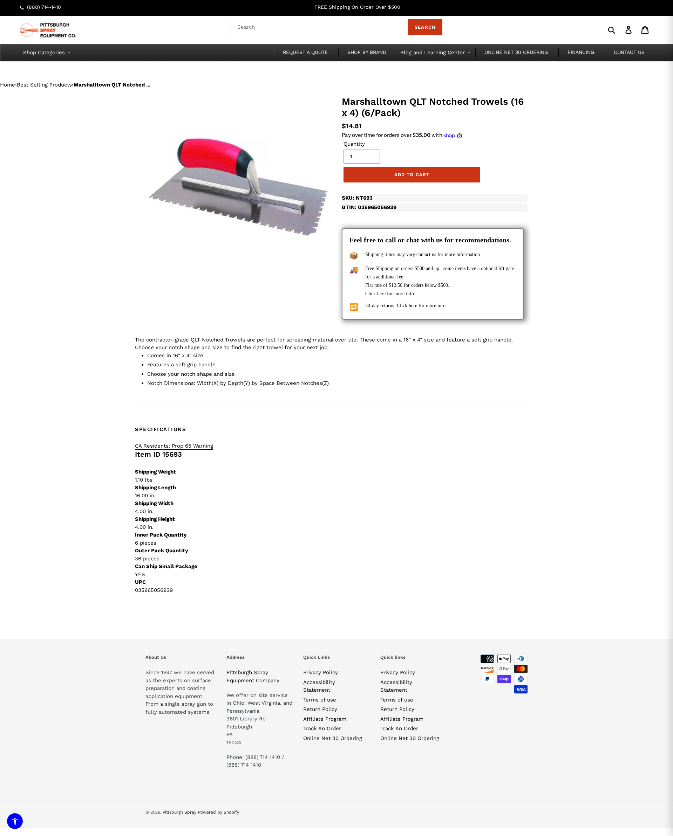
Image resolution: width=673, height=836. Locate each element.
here (381, 293)
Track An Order (322, 728)
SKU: (357, 198)
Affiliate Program (324, 719)
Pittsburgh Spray (179, 812)
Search (425, 27)
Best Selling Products (44, 85)
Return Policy (320, 709)
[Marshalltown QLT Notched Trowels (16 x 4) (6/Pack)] (238, 187)
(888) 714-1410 (44, 7)
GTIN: (369, 207)
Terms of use (319, 700)
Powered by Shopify (218, 812)
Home (7, 85)
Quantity (354, 144)
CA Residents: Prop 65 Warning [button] (174, 446)
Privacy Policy (320, 672)
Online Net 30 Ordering (332, 738)
